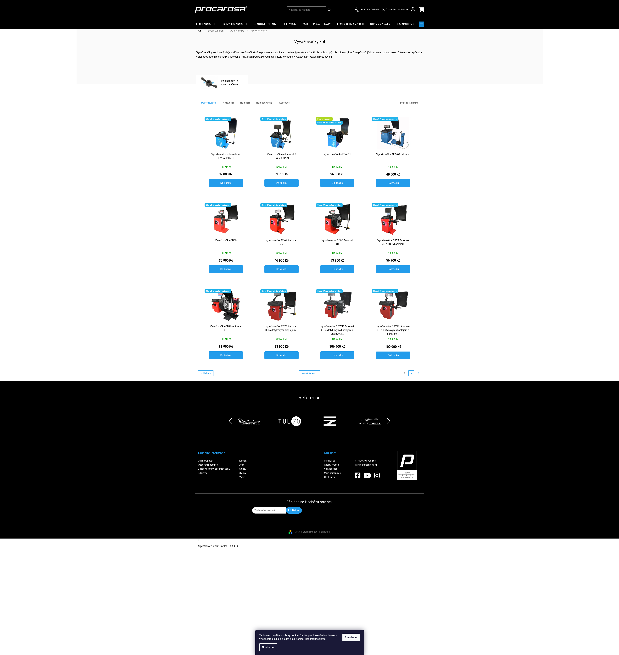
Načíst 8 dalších (309, 373)
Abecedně (284, 102)
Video (242, 477)
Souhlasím (351, 637)
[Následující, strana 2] (411, 373)
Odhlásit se (329, 477)
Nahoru (207, 373)
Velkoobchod (330, 469)
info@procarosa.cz (398, 9)
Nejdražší (245, 102)
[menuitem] (205, 24)
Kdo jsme (202, 473)
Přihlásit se (329, 460)
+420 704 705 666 (370, 9)
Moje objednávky (332, 473)
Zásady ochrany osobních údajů (214, 469)
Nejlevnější (228, 102)
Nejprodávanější (264, 102)
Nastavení (268, 647)
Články (242, 473)
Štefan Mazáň (310, 531)
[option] (249, 421)
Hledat (329, 9)
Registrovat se (331, 464)
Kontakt (243, 460)
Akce (242, 464)
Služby (242, 469)
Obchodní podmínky (208, 464)
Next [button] (389, 421)
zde (323, 638)
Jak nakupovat (205, 460)
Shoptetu (325, 531)
